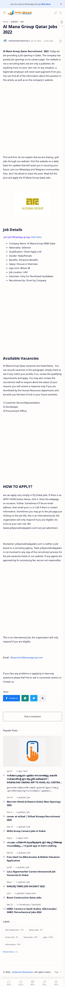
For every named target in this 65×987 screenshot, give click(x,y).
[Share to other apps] (42, 698)
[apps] (21, 838)
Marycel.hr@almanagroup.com (27, 657)
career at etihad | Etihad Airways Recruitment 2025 (33, 818)
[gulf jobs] (21, 893)
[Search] (60, 12)
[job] (28, 797)
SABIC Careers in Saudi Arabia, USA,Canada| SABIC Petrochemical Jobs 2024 (32, 910)
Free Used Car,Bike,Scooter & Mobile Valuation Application (33, 858)
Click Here (46, 4)
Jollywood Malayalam (22, 972)
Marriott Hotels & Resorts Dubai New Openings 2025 (34, 803)
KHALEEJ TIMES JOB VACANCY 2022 (26, 886)
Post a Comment (32, 716)
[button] (55, 12)
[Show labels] (11, 951)
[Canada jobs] (25, 904)
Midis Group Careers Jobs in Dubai (26, 830)
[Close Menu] (61, 4)
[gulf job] (23, 797)
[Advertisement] (32, 118)
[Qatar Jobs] (31, 893)
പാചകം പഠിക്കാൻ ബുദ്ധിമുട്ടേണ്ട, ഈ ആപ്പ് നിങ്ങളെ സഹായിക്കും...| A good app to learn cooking (34, 844)
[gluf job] (23, 826)
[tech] (26, 771)
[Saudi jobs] (36, 904)
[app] (20, 771)
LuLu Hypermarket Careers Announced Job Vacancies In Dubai (31, 873)
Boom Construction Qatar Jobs (24, 897)
